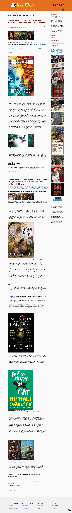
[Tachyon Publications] (22, 8)
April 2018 (11, 99)
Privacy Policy (25, 505)
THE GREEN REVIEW (13, 204)
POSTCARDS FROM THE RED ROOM (20, 162)
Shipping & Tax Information (13, 508)
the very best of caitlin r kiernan (20, 27)
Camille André (15, 483)
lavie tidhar (35, 26)
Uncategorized (18, 186)
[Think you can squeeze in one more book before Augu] (57, 132)
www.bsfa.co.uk (19, 156)
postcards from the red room (25, 187)
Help (39, 508)
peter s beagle (16, 187)
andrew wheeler (25, 186)
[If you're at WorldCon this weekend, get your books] (57, 147)
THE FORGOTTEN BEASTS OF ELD (21, 206)
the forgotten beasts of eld (27, 188)
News (31, 9)
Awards (26, 9)
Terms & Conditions (26, 508)
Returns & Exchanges (12, 509)
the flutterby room (18, 188)
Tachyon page (36, 474)
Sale (18, 9)
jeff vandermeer (23, 26)
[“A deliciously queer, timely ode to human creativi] (57, 161)
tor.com (27, 27)
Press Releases (40, 505)
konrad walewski (30, 26)
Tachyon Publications (57, 499)
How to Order (11, 505)
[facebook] (55, 5)
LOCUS (15, 97)
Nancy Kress (42, 26)
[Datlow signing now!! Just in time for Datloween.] (57, 104)
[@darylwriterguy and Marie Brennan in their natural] (57, 62)
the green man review (36, 188)
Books (14, 9)
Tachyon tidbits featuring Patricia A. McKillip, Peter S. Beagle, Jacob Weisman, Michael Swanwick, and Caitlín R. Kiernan (27, 182)
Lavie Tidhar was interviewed (14, 150)
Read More (53, 37)
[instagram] (63, 5)
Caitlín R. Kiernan (31, 186)
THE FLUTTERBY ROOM (13, 296)
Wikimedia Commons (32, 42)
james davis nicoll (17, 26)
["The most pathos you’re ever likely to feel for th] (57, 118)
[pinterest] (61, 5)
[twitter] (53, 5)
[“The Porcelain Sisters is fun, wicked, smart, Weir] (57, 175)
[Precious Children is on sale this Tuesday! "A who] (57, 90)
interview (12, 26)
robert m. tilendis (36, 187)
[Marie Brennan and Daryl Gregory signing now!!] (57, 76)
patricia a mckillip (11, 187)
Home (10, 9)
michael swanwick (43, 186)
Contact (35, 9)
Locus (38, 26)
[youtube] (57, 5)
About (22, 9)
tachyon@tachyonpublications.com (58, 508)
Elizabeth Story (17, 485)
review (32, 187)
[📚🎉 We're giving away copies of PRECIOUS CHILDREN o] (57, 189)
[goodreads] (59, 5)
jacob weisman (37, 186)
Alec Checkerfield (11, 186)
